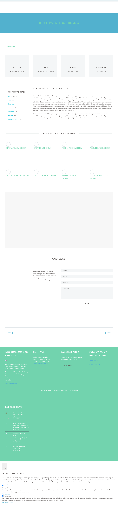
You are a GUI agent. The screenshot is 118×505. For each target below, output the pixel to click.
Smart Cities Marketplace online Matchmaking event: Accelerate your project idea (21, 425)
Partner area (68, 366)
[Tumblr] (17, 322)
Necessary (6, 486)
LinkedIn (94, 361)
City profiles (36, 8)
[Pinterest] (14, 322)
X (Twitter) (95, 365)
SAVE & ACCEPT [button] (7, 502)
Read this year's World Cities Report (19, 447)
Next (108, 333)
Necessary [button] (5, 484)
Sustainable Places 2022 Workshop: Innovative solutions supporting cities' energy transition (20, 437)
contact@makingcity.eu (40, 363)
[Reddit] (24, 322)
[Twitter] (10, 322)
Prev (9, 333)
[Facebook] (7, 322)
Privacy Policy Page (11, 383)
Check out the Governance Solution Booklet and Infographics (20, 415)
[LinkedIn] (21, 322)
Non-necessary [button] (6, 494)
